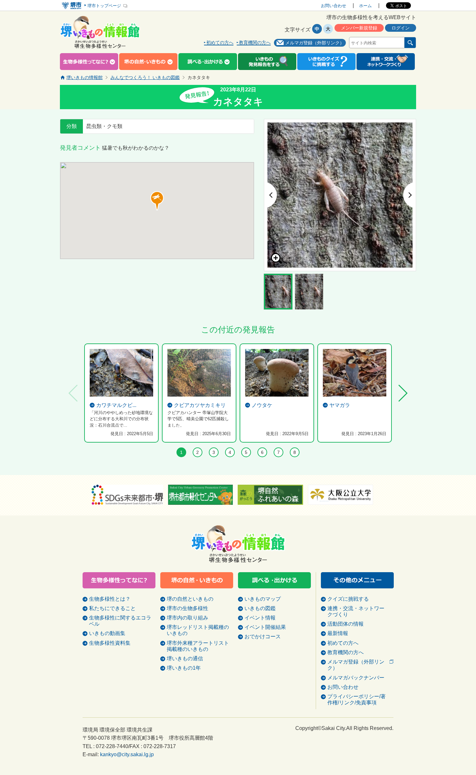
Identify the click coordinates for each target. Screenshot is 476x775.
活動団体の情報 (345, 624)
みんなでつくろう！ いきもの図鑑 (145, 77)
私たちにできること (112, 608)
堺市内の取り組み (187, 617)
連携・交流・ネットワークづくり (355, 611)
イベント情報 (260, 617)
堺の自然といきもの (190, 599)
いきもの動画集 (107, 633)
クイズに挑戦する (348, 599)
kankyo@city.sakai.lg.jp (127, 754)
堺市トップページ (104, 5)
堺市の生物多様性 (187, 608)
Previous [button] (270, 195)
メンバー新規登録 (359, 27)
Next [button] (409, 195)
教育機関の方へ (255, 42)
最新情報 (337, 633)
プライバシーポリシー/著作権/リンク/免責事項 (356, 699)
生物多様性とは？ (109, 599)
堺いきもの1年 (184, 668)
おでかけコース (262, 636)
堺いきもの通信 (185, 658)
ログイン (400, 27)
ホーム (365, 5)
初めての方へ (219, 42)
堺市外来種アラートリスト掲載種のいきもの (198, 646)
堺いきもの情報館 (84, 77)
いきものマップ (262, 599)
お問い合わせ (333, 5)
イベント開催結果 (265, 627)
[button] (157, 201)
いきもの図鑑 (260, 608)
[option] (340, 195)
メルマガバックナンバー (355, 677)
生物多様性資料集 (109, 643)
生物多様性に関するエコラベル (120, 621)
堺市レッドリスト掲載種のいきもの (198, 630)
